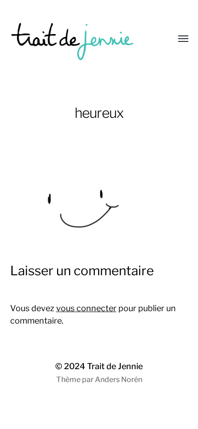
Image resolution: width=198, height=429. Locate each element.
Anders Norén (118, 379)
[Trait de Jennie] (80, 39)
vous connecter (86, 308)
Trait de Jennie (115, 366)
